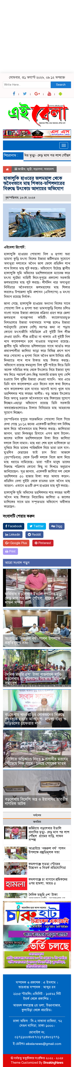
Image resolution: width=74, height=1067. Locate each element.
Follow (26, 30)
